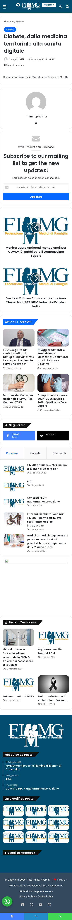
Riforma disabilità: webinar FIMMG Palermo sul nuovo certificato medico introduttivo (45, 519)
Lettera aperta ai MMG (18, 696)
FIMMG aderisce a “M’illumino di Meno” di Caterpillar (47, 467)
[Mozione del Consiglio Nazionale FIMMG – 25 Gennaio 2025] (19, 383)
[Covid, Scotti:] (36, 824)
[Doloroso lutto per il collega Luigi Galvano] (53, 684)
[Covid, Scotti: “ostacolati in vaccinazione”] (13, 837)
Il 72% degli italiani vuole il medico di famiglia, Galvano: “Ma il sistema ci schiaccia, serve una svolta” (18, 357)
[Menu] (4, 8)
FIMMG (20, 21)
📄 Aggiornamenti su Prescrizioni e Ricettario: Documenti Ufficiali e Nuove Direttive (52, 357)
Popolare (12, 453)
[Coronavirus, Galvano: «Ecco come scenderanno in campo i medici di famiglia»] (13, 811)
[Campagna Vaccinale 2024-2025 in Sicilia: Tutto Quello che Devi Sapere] (53, 383)
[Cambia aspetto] (61, 8)
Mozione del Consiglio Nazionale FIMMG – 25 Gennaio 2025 (18, 398)
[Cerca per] (67, 8)
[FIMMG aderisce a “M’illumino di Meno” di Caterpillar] (14, 470)
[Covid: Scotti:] (58, 824)
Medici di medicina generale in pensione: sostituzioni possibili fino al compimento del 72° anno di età (47, 541)
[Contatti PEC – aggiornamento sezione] (14, 503)
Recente (35, 453)
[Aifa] (14, 486)
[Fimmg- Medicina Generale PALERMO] (36, 6)
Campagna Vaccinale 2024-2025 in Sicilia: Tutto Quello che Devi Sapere (52, 400)
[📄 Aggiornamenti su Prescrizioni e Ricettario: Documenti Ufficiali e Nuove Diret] (53, 337)
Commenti (59, 453)
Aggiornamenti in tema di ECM (50, 651)
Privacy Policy (27, 896)
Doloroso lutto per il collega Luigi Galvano (52, 698)
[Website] (36, 123)
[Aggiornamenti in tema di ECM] (53, 637)
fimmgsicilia (15, 59)
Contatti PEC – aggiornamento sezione (43, 499)
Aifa (29, 481)
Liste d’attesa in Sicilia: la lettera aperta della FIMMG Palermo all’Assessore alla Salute (18, 657)
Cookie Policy (45, 896)
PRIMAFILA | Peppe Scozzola (36, 891)
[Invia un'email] (22, 59)
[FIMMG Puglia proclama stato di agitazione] (13, 824)
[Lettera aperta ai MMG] (18, 684)
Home (10, 21)
